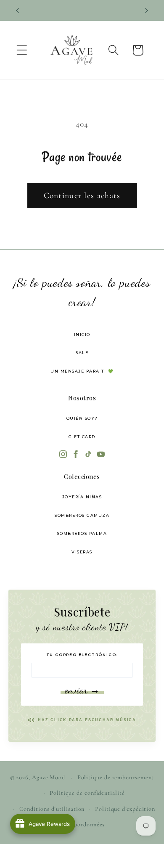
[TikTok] (88, 455)
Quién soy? (82, 418)
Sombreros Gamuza (82, 515)
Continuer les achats (82, 195)
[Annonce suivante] (147, 10)
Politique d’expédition (125, 808)
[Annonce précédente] (17, 10)
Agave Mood (48, 777)
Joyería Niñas (82, 497)
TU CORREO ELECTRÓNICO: (82, 654)
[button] (22, 50)
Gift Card (82, 436)
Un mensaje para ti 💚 (82, 371)
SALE (82, 352)
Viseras (82, 552)
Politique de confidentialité (87, 792)
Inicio (82, 334)
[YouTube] (101, 455)
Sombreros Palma (82, 533)
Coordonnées (87, 824)
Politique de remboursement (115, 777)
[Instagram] (63, 455)
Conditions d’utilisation (52, 808)
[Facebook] (75, 455)
